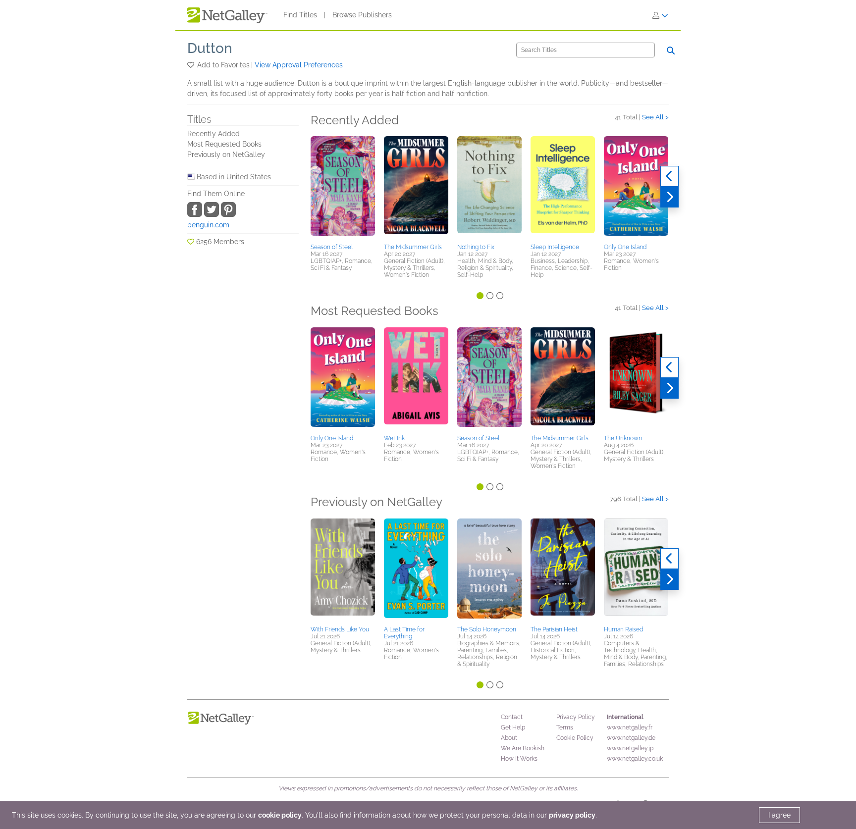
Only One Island (625, 247)
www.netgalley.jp (630, 748)
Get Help (513, 727)
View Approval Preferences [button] (299, 65)
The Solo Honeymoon (486, 629)
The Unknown (623, 438)
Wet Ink (394, 438)
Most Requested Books (224, 144)
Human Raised (623, 629)
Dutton (209, 48)
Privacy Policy (575, 717)
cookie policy (280, 815)
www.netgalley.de (631, 737)
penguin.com (208, 225)
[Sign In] (660, 15)
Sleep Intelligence (555, 247)
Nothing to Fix (475, 247)
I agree (779, 815)
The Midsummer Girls (413, 247)
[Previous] (669, 176)
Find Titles (300, 15)
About (509, 737)
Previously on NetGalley (226, 154)
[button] (191, 64)
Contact (512, 717)
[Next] (669, 197)
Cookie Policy (574, 737)
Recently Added (213, 134)
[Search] (671, 50)
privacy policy (572, 815)
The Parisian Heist (554, 629)
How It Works (519, 758)
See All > (655, 117)
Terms (564, 727)
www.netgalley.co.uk (635, 758)
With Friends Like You (340, 629)
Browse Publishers (362, 15)
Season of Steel (332, 247)
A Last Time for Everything (404, 633)
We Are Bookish (522, 748)
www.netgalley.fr (629, 727)
